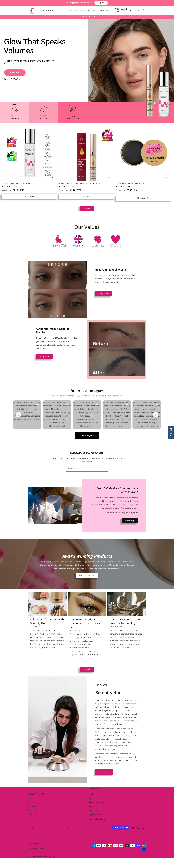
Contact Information (96, 819)
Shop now (101, 3)
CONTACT (32, 815)
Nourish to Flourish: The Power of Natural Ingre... (125, 621)
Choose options (144, 198)
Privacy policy (93, 807)
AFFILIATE (32, 802)
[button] (134, 10)
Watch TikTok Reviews (14, 79)
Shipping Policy (93, 815)
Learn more (104, 772)
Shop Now (103, 294)
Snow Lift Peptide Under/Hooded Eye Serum (17, 183)
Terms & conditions (95, 802)
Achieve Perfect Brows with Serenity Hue (47, 621)
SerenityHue (37, 857)
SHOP (30, 798)
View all (87, 208)
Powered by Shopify (49, 857)
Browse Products (87, 576)
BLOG (30, 811)
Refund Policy (93, 811)
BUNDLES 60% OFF (36, 794)
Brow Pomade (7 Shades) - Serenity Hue (130, 183)
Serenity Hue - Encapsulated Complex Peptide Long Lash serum (81, 183)
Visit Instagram (87, 435)
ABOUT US (32, 807)
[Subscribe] (105, 469)
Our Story (129, 521)
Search (90, 794)
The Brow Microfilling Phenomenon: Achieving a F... (86, 623)
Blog (89, 798)
